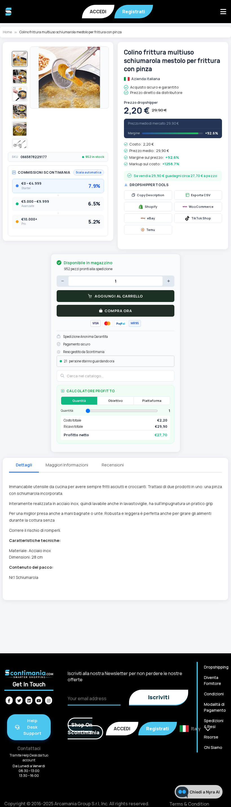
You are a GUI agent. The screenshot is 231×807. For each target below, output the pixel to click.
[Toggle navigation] (223, 12)
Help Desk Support (32, 727)
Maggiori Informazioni (67, 465)
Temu (150, 230)
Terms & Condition (189, 804)
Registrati (133, 11)
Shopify (151, 206)
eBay (151, 218)
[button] (20, 59)
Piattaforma (151, 400)
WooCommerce (201, 206)
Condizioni (214, 693)
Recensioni (113, 465)
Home (7, 32)
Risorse (211, 737)
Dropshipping (216, 667)
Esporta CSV (200, 195)
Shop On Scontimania (83, 728)
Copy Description (150, 195)
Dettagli (24, 465)
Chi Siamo (213, 747)
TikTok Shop (201, 218)
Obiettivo (115, 400)
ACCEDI (98, 11)
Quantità (79, 400)
